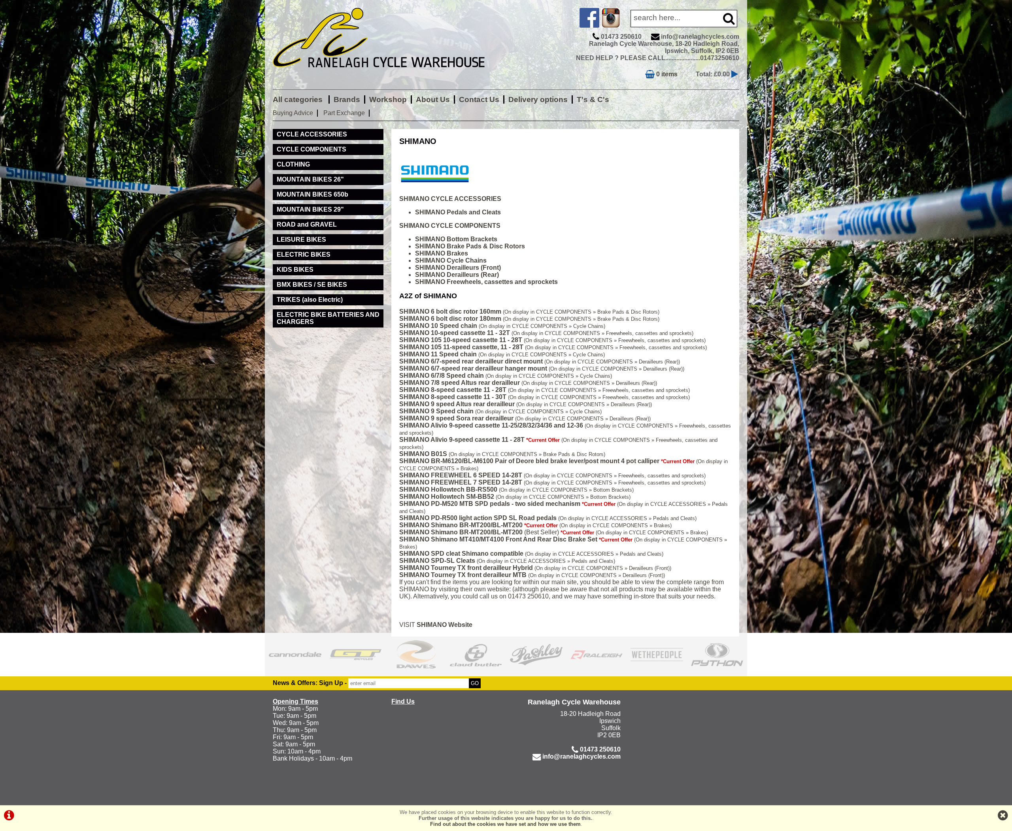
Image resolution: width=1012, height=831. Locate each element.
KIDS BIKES (295, 269)
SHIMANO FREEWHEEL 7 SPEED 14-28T (460, 482)
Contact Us (479, 99)
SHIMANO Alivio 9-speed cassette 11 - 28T (462, 439)
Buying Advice (293, 113)
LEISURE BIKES (301, 239)
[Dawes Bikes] (415, 654)
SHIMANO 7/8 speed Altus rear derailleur (459, 382)
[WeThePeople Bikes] (657, 654)
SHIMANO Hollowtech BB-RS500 (448, 489)
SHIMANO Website (444, 624)
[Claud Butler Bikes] (476, 654)
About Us (433, 99)
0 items (666, 74)
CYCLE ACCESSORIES (312, 134)
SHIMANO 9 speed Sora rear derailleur (456, 418)
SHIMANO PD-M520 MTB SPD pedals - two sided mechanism (489, 503)
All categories (299, 99)
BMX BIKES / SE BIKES (312, 284)
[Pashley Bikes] (536, 654)
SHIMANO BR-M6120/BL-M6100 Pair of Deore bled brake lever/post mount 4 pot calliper (529, 461)
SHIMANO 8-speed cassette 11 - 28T (452, 389)
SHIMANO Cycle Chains (451, 260)
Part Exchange (344, 113)
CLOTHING (293, 164)
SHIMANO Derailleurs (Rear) (457, 274)
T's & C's (593, 99)
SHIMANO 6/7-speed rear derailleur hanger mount (473, 368)
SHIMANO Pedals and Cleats (458, 212)
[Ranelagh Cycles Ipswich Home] (387, 73)
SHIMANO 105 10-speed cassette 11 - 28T (460, 340)
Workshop (388, 99)
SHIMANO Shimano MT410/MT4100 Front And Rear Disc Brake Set (498, 539)
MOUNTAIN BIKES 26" (310, 179)
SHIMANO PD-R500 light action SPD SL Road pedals (478, 518)
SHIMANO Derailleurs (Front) (458, 267)
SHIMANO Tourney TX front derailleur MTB (463, 575)
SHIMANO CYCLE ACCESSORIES (450, 198)
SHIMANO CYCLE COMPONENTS (449, 225)
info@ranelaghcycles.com (700, 36)
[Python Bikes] (717, 654)
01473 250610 (621, 36)
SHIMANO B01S (423, 454)
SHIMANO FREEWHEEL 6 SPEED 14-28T (460, 475)
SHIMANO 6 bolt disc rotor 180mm (450, 318)
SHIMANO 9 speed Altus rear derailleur (457, 404)
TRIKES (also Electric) (310, 299)
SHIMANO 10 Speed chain (438, 325)
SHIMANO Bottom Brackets (456, 239)
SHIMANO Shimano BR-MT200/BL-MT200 (461, 525)
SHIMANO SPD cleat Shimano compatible (461, 553)
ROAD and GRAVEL (307, 224)
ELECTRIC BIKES (303, 254)
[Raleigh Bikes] (596, 654)
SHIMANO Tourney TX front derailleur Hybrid (466, 567)
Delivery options (538, 99)
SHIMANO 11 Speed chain (438, 354)
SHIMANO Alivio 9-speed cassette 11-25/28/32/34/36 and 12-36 (491, 425)
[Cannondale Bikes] (295, 654)
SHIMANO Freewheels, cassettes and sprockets (486, 281)
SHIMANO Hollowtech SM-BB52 (446, 496)
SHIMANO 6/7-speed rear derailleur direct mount (471, 361)
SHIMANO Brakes (441, 253)
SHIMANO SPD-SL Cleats (437, 560)
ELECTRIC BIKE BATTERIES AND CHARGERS (328, 318)
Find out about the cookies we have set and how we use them (505, 824)
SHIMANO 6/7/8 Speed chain (441, 375)
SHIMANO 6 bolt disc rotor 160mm (450, 311)
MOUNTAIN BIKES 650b (312, 194)
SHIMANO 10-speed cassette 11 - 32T (454, 332)
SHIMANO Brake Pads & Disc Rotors (470, 246)
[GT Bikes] (355, 654)
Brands (347, 99)
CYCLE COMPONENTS (311, 149)
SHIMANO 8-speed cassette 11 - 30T (452, 397)
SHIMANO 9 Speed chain (436, 411)
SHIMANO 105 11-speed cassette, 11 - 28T (461, 347)
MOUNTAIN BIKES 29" (310, 209)
